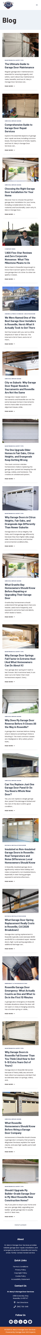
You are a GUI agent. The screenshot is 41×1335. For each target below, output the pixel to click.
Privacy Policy (20, 1270)
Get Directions (22, 1302)
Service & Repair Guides (13, 121)
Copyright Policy (20, 1273)
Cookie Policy (20, 1276)
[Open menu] (37, 4)
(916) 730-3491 (22, 1306)
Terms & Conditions (20, 1266)
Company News (10, 249)
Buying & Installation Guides (15, 845)
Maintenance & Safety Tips (14, 60)
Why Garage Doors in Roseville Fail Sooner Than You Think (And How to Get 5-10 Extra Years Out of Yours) (20, 1058)
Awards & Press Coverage (14, 314)
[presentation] (20, 45)
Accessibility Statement (20, 1279)
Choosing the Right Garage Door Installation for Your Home (20, 192)
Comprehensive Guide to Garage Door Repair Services (18, 128)
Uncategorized (29, 314)
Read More (10, 86)
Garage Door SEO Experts (25, 1332)
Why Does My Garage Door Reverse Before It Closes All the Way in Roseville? (20, 723)
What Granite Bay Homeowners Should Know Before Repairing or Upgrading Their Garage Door (20, 591)
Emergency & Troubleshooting (16, 983)
